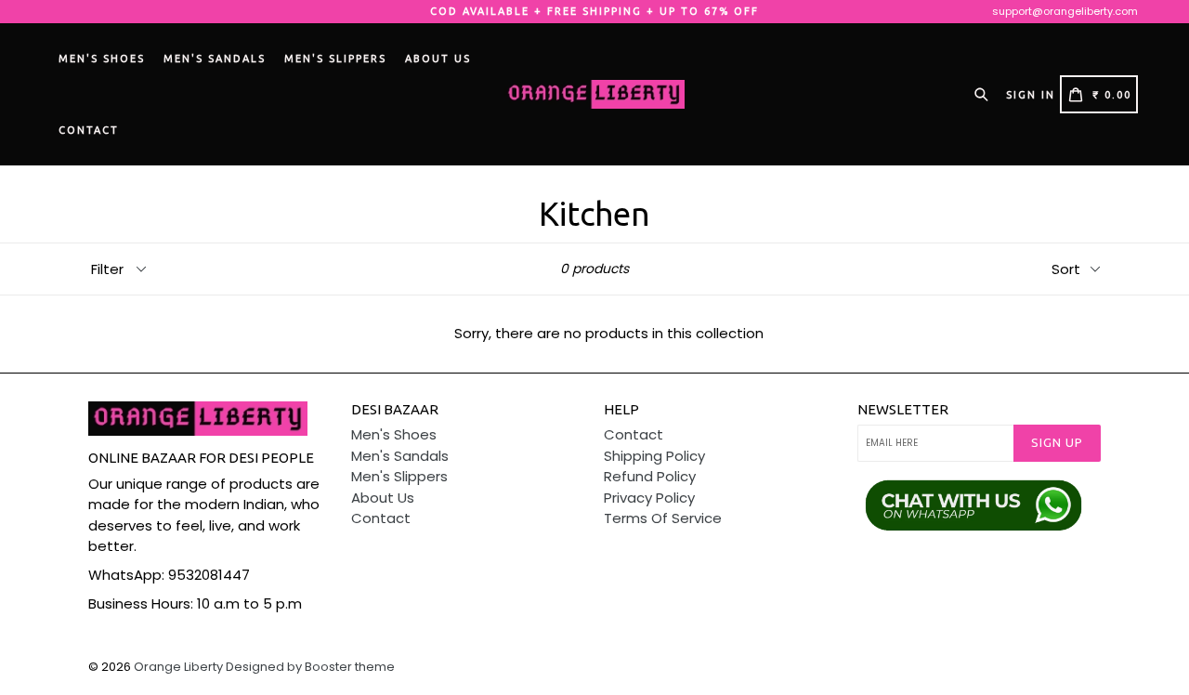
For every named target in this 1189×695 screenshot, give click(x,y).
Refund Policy (650, 476)
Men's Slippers (335, 58)
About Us (438, 58)
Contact (89, 130)
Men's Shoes (102, 58)
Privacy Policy (649, 497)
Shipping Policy (654, 456)
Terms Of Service (663, 518)
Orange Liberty (178, 666)
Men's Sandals (214, 58)
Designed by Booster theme (310, 666)
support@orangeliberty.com (1065, 11)
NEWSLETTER (902, 409)
